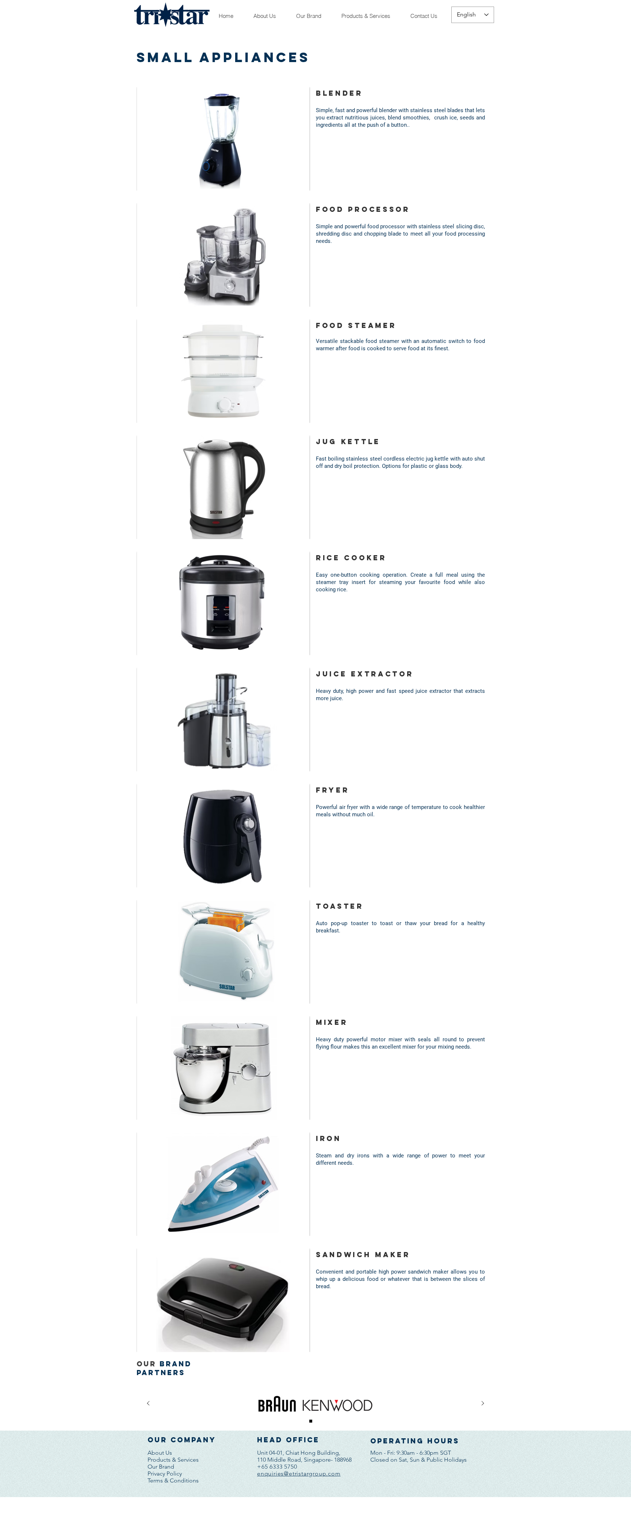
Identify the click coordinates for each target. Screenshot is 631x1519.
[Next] (482, 1404)
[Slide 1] (310, 1421)
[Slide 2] (320, 1421)
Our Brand (161, 1466)
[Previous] (148, 1404)
